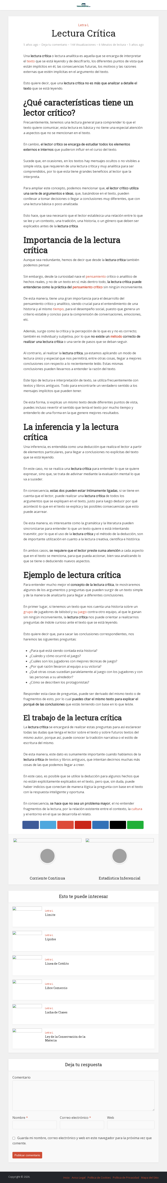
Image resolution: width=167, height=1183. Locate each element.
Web (110, 1117)
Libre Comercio (56, 988)
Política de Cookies (99, 1177)
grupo (28, 612)
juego (82, 612)
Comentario (21, 1077)
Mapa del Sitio (150, 1177)
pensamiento (96, 276)
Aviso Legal (79, 1177)
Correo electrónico (75, 1117)
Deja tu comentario (54, 45)
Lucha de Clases (56, 1012)
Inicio (66, 1177)
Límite (50, 915)
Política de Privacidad (126, 1177)
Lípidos (50, 939)
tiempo (58, 309)
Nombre (20, 1117)
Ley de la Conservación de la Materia (65, 1038)
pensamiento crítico (88, 287)
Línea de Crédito (57, 963)
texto (31, 61)
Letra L (83, 25)
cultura (136, 809)
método (116, 336)
